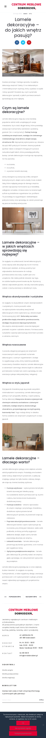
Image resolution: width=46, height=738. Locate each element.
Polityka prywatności (23, 733)
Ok (23, 723)
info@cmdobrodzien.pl (29, 655)
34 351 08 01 (24, 653)
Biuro (25, 14)
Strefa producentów (10, 674)
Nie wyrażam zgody (23, 728)
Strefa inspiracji (8, 678)
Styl (30, 14)
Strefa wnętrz (7, 670)
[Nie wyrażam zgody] (43, 725)
